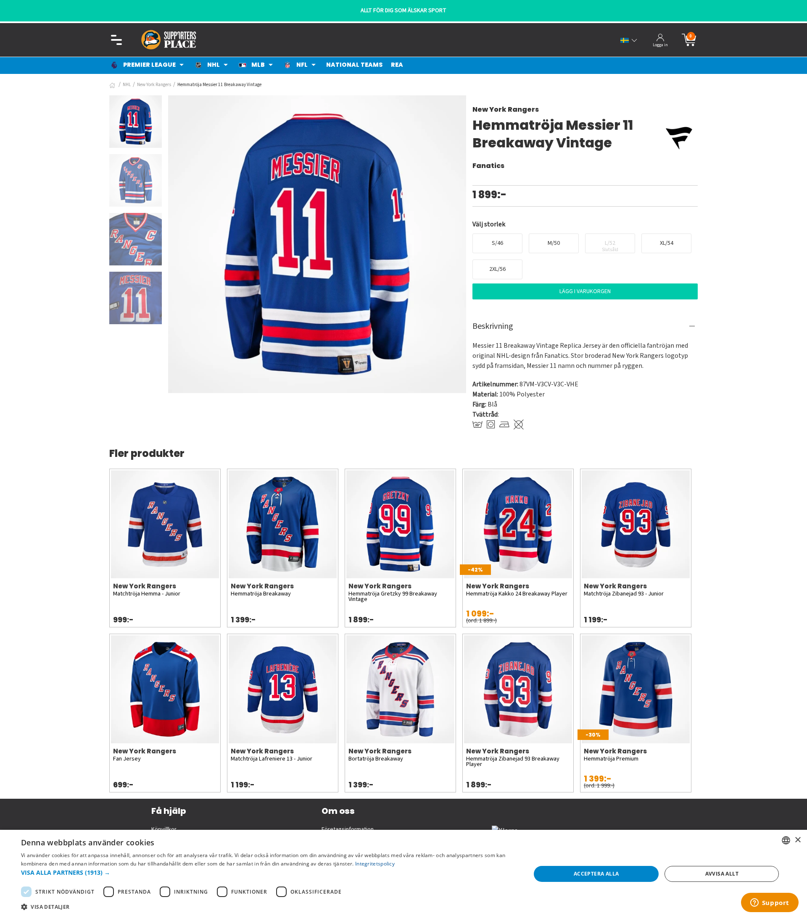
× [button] (797, 840)
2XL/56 (497, 269)
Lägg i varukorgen (585, 291)
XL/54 (666, 243)
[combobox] (786, 840)
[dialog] (403, 874)
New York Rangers (154, 84)
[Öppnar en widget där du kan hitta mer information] (770, 903)
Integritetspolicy (375, 863)
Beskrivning (492, 326)
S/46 (497, 243)
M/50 (554, 243)
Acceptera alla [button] (596, 873)
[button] (268, 872)
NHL (127, 84)
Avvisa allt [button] (721, 873)
